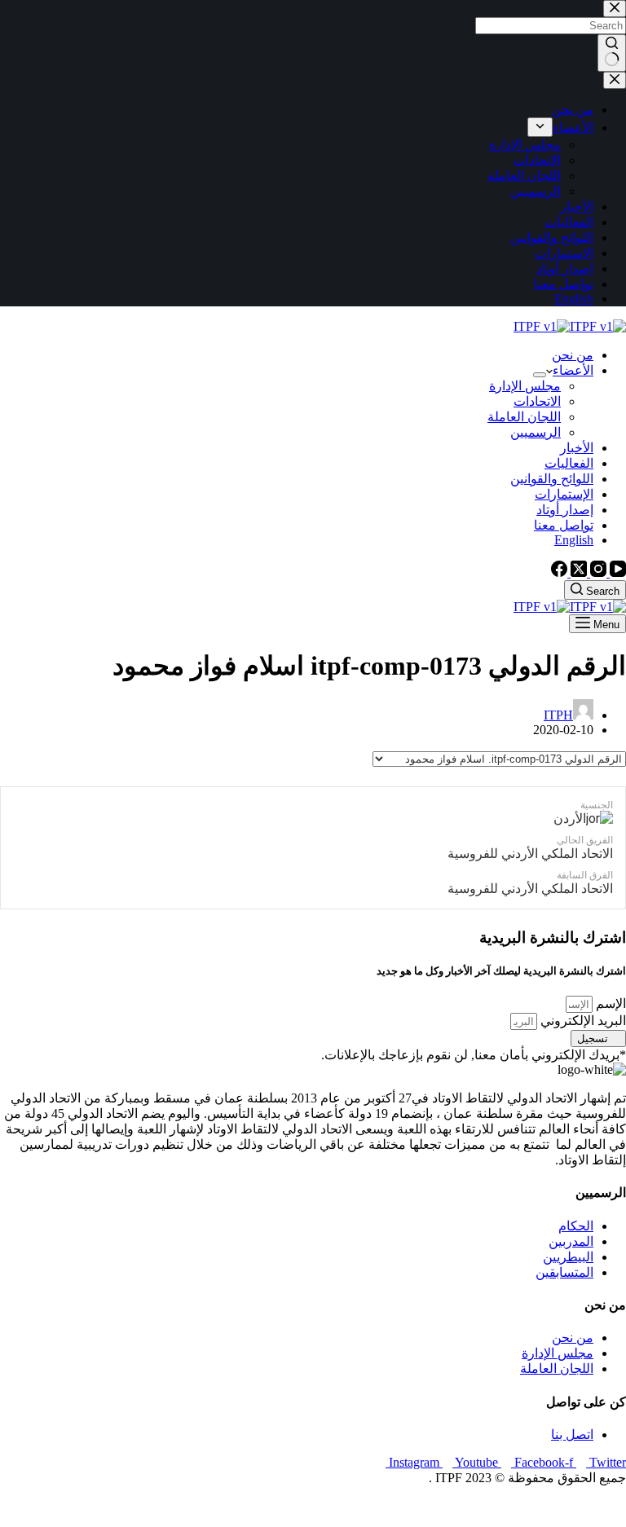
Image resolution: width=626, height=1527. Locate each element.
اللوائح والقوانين (551, 479)
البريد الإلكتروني (581, 1021)
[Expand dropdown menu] (539, 374)
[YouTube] (616, 572)
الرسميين (535, 432)
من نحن (572, 355)
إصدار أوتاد (564, 510)
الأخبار (576, 448)
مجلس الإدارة (525, 386)
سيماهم (567, 1506)
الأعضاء (573, 370)
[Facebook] (559, 572)
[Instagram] (596, 572)
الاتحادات (537, 401)
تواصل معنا (563, 525)
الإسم (609, 1003)
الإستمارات (564, 494)
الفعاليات (568, 463)
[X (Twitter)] (577, 572)
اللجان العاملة (524, 417)
